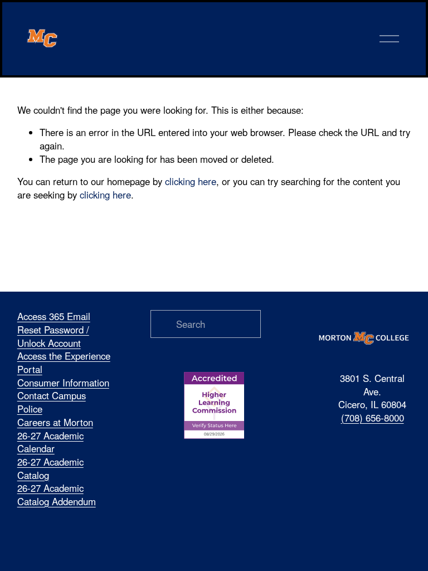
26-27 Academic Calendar (50, 442)
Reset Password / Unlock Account (53, 336)
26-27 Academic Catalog (50, 469)
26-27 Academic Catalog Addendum (56, 495)
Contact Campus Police (51, 402)
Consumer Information (63, 382)
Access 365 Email (53, 316)
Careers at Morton (55, 422)
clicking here (190, 181)
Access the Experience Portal (63, 363)
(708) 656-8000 (372, 418)
